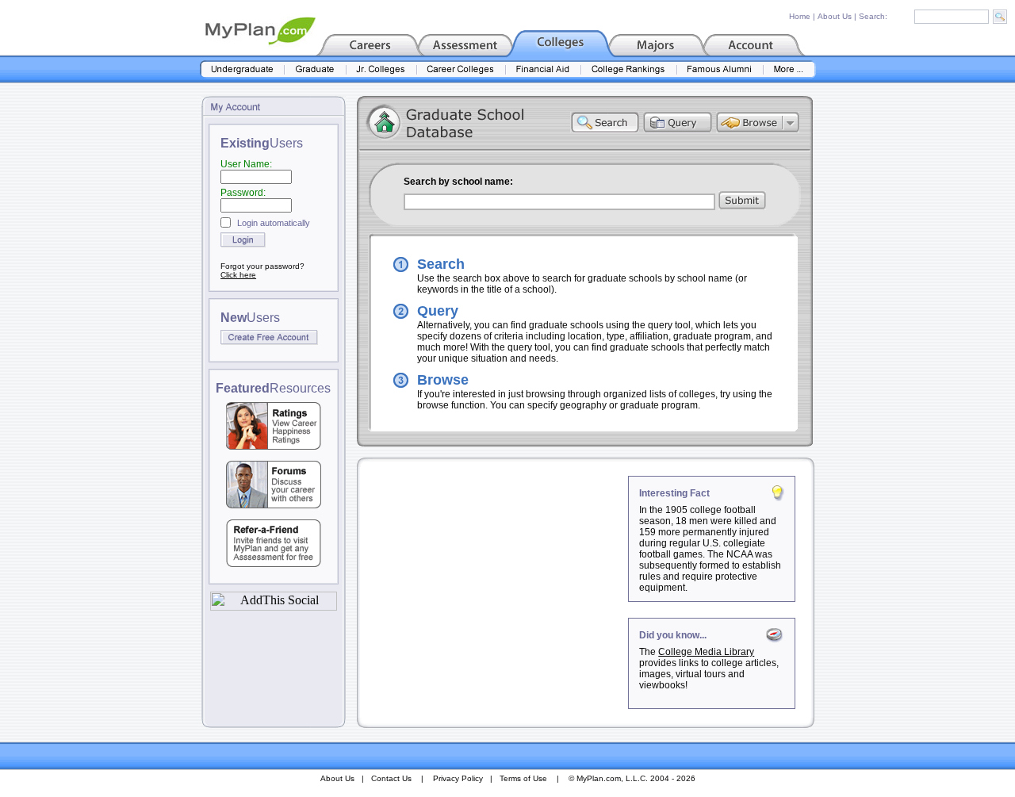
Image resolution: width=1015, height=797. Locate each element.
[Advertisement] (494, 575)
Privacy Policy (458, 778)
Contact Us (391, 778)
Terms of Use (523, 778)
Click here (238, 274)
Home (799, 16)
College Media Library (706, 651)
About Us (835, 16)
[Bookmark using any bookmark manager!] (273, 606)
